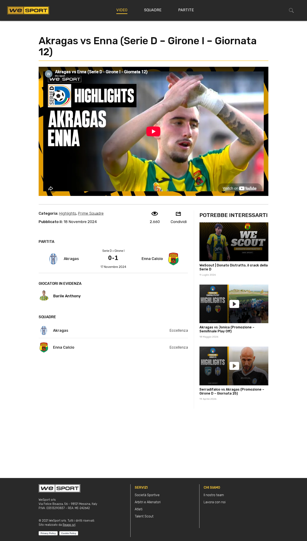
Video (121, 10)
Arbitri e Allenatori (148, 502)
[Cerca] (291, 10)
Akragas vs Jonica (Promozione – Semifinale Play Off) (226, 329)
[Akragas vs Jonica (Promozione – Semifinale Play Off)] (233, 304)
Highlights (67, 213)
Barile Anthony (67, 296)
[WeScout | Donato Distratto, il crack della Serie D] (233, 241)
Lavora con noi (215, 502)
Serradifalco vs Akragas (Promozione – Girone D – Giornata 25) (231, 391)
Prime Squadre (91, 213)
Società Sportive (147, 495)
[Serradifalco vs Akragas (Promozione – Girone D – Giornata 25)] (233, 366)
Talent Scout (144, 516)
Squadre (152, 10)
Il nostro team (214, 495)
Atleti (138, 509)
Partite (186, 10)
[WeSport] (28, 10)
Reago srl (69, 525)
